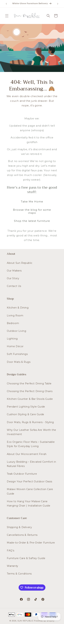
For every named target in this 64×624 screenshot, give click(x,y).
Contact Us (14, 286)
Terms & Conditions (19, 573)
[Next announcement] (57, 4)
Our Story (13, 278)
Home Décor (15, 346)
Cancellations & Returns (22, 534)
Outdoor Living (16, 330)
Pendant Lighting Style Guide (26, 406)
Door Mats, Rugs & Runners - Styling (30, 422)
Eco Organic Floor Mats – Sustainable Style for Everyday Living (31, 444)
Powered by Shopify (44, 621)
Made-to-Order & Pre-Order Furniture (31, 542)
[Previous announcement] (6, 4)
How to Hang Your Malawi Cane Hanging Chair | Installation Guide (28, 503)
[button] (7, 16)
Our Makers (14, 270)
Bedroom (13, 323)
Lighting (12, 338)
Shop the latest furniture (32, 221)
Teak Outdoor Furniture (22, 473)
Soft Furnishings (17, 354)
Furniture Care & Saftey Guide (26, 558)
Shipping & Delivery (19, 527)
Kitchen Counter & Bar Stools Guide (30, 398)
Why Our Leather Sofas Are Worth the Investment (31, 432)
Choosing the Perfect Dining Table (29, 383)
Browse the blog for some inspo (32, 211)
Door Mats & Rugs (19, 361)
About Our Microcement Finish (27, 454)
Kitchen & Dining (18, 307)
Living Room (15, 315)
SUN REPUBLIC (25, 621)
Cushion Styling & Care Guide (25, 414)
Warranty (12, 565)
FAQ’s (10, 550)
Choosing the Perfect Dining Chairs (29, 391)
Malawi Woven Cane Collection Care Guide (30, 491)
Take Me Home (32, 201)
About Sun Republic (19, 262)
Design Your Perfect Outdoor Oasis (29, 481)
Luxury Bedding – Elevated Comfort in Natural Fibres (31, 464)
